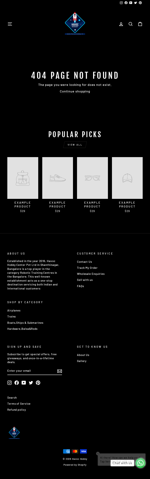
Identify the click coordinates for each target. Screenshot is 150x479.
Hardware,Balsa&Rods (22, 328)
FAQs (80, 286)
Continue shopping (75, 91)
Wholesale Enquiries (91, 273)
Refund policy (16, 409)
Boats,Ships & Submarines (25, 322)
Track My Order (87, 267)
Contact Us (84, 261)
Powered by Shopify (75, 464)
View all (75, 144)
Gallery (82, 361)
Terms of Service (19, 403)
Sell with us (85, 279)
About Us (83, 355)
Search (12, 397)
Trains (11, 316)
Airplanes (13, 310)
